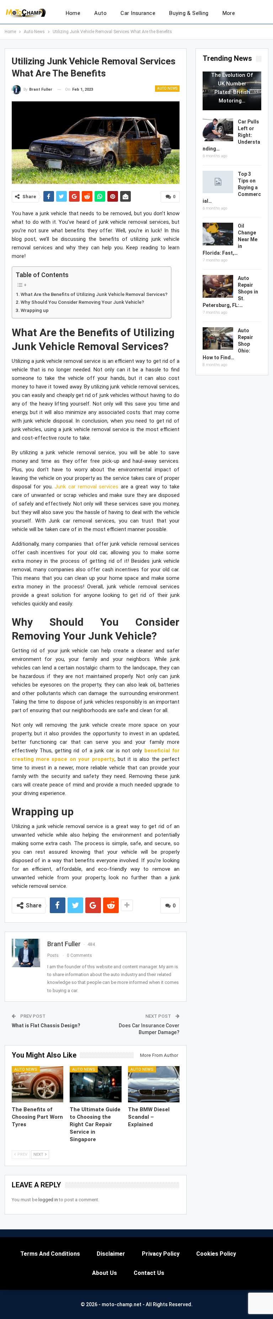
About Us (104, 1273)
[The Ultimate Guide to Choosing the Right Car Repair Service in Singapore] (96, 1084)
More (229, 13)
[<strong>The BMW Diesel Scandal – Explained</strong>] (154, 1084)
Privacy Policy (161, 1253)
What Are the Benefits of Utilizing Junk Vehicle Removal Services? (94, 294)
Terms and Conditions (50, 1253)
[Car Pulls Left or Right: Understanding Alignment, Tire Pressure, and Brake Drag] (218, 129)
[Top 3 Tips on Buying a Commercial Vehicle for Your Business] (218, 182)
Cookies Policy (216, 1253)
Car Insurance (138, 13)
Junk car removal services (86, 486)
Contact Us (149, 1273)
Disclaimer (111, 1253)
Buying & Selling (188, 13)
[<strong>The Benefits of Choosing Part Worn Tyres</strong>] (38, 1084)
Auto (100, 13)
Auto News (167, 88)
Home (73, 13)
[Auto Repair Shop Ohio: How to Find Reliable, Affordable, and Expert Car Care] (218, 338)
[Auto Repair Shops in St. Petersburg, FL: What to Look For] (218, 286)
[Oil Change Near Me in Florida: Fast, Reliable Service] (218, 234)
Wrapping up (35, 310)
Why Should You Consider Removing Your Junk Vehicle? (82, 302)
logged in (48, 1199)
